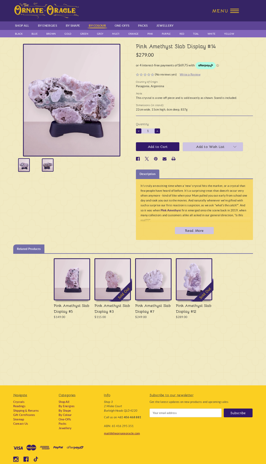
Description (148, 174)
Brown (51, 34)
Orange (133, 34)
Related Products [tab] (29, 248)
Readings (19, 406)
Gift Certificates (24, 415)
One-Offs (122, 25)
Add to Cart (72, 283)
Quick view (72, 275)
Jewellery (165, 25)
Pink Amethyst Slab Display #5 (71, 308)
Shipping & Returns (26, 410)
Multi (116, 34)
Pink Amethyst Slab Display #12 (193, 308)
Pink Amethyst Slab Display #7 (153, 308)
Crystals (19, 401)
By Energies (47, 25)
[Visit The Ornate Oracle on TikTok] (36, 459)
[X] (147, 159)
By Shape (73, 25)
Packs (143, 25)
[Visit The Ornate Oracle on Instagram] (15, 459)
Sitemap (18, 419)
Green (84, 34)
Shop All (22, 25)
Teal (196, 34)
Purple (166, 34)
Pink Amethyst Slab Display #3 (112, 308)
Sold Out (112, 283)
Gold (67, 34)
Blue (35, 34)
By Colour (97, 25)
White (212, 34)
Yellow (229, 34)
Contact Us (20, 423)
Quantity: (142, 124)
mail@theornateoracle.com (122, 433)
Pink (150, 34)
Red (182, 34)
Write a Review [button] (190, 74)
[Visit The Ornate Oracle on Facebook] (26, 459)
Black (19, 34)
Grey (100, 34)
